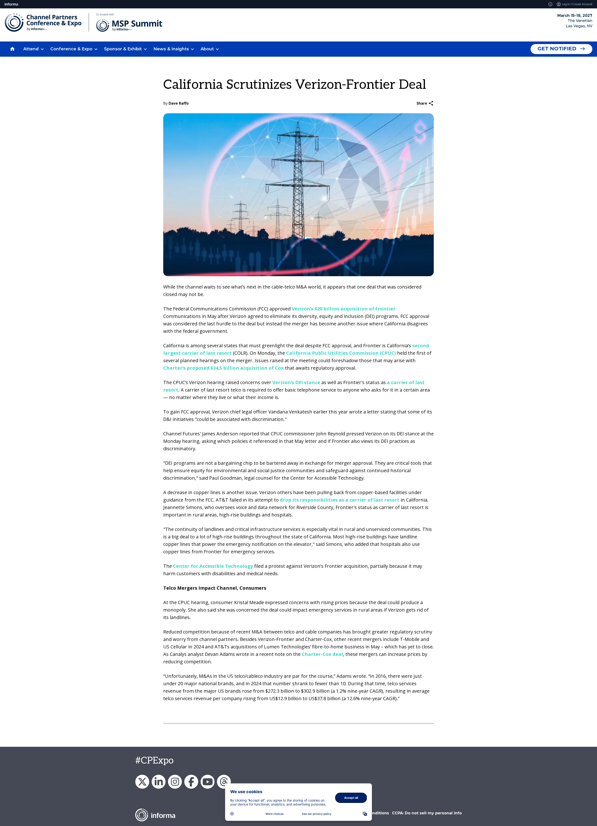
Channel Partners (159, 782)
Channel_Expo (142, 782)
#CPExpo (154, 760)
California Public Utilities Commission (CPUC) (341, 353)
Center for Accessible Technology (213, 566)
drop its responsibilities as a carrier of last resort (340, 500)
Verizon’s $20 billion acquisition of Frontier (344, 309)
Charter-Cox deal (322, 654)
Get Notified (557, 48)
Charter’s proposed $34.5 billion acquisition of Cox (223, 368)
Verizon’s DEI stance (296, 382)
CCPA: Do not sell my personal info (427, 813)
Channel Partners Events (191, 782)
